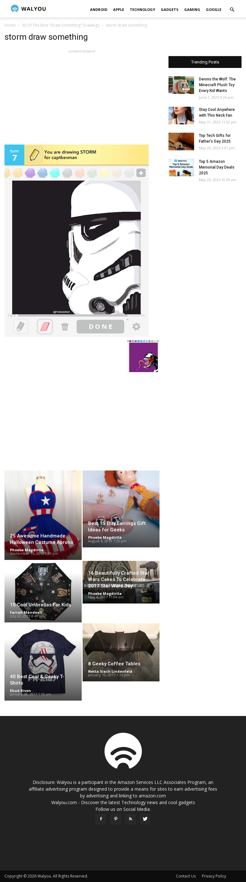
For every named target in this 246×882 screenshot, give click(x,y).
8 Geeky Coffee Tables (114, 664)
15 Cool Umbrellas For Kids (40, 605)
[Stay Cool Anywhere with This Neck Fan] (181, 115)
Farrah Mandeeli (26, 612)
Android (98, 9)
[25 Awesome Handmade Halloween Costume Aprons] (43, 515)
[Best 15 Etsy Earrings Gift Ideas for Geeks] (121, 508)
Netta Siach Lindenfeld (110, 671)
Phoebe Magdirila (27, 549)
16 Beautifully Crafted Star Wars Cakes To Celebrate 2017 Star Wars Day (118, 579)
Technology (142, 9)
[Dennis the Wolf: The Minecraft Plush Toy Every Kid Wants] (181, 85)
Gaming (192, 9)
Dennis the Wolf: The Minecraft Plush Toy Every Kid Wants (217, 85)
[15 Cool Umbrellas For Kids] (43, 591)
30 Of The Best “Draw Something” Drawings (61, 25)
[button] (232, 10)
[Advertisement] (82, 100)
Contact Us (186, 876)
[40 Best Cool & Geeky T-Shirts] (43, 662)
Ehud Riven (20, 690)
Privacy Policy (214, 876)
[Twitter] (145, 819)
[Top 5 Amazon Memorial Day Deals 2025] (181, 167)
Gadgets (169, 9)
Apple (118, 9)
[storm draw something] (82, 241)
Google (213, 9)
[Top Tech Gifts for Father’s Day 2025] (181, 141)
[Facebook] (101, 819)
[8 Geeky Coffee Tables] (121, 652)
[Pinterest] (116, 819)
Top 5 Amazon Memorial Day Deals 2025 (216, 167)
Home (10, 25)
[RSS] (130, 819)
